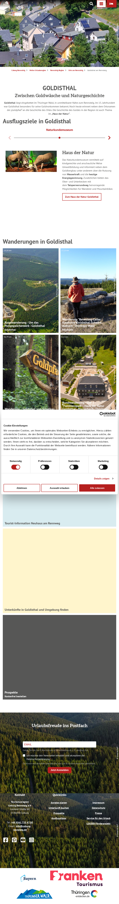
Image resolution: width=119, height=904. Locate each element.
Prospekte (58, 813)
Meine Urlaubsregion (38, 70)
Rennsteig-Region (57, 70)
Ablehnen (22, 488)
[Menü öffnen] (101, 3)
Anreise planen (59, 802)
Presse (98, 813)
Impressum (98, 802)
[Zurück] (9, 137)
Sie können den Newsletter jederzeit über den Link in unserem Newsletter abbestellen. (59, 764)
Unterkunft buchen (59, 807)
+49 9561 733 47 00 (22, 822)
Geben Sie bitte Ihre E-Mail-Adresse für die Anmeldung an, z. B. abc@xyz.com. (56, 750)
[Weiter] (109, 137)
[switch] (44, 467)
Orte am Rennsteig (75, 70)
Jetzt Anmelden (60, 770)
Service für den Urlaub (98, 818)
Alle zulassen (97, 488)
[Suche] (91, 3)
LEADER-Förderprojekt (98, 823)
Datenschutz (98, 807)
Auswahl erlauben (59, 488)
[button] (112, 3)
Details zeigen (101, 478)
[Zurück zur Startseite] (5, 5)
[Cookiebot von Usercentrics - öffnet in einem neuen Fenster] (101, 414)
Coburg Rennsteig (18, 70)
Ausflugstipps (58, 818)
